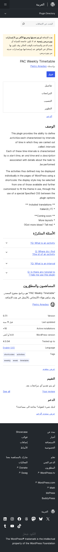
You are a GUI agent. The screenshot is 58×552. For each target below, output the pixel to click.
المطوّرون (50, 467)
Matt (51, 487)
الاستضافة (50, 442)
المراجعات (47, 93)
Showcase (22, 431)
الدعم (49, 116)
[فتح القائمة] (5, 4)
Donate (22, 467)
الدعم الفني (49, 462)
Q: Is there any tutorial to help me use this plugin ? (41, 273)
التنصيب (48, 100)
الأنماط (24, 447)
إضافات (24, 442)
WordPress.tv (46, 472)
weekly (7, 360)
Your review (48, 391)
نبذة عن (51, 431)
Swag (23, 472)
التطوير (48, 108)
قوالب (24, 437)
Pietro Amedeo (38, 66)
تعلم (53, 457)
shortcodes (9, 354)
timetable (24, 360)
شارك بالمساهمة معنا (17, 457)
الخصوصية (50, 447)
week (15, 360)
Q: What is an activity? (42, 243)
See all (6, 391)
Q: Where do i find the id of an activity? (43, 253)
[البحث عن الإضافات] (23, 24)
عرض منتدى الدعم (45, 413)
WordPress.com (45, 482)
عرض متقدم (49, 369)
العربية (44, 511)
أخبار (52, 437)
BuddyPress (48, 498)
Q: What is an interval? (42, 263)
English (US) (9, 347)
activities (21, 354)
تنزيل (50, 74)
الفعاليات (23, 462)
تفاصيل (48, 85)
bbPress (50, 492)
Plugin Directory (47, 13)
